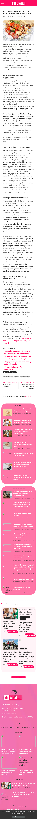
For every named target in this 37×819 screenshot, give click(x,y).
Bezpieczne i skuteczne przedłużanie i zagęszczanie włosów (22, 477)
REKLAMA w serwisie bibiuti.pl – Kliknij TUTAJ (17, 717)
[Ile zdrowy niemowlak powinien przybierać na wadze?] (27, 762)
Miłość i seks (17, 520)
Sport (7, 648)
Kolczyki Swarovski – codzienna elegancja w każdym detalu (26, 751)
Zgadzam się (18, 816)
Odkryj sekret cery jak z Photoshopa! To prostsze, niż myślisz (22, 444)
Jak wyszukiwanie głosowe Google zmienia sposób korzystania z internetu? (25, 627)
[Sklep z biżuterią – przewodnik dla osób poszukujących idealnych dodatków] (7, 466)
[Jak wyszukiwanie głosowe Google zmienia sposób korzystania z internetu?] (27, 614)
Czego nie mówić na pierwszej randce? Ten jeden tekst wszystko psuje (22, 431)
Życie (33, 457)
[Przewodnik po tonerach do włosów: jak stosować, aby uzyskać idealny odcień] (7, 505)
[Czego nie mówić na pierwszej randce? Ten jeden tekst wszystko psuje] (7, 433)
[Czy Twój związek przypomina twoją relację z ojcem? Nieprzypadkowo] (7, 494)
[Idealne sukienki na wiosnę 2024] (7, 580)
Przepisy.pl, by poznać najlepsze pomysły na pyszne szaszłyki (17, 341)
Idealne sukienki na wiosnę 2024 (23, 579)
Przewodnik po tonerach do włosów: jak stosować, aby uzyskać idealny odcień (22, 504)
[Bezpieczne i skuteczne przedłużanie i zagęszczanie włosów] (7, 478)
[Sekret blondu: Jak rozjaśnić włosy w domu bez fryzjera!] (7, 412)
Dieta (22, 16)
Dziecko (31, 424)
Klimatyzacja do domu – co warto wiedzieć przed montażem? (22, 536)
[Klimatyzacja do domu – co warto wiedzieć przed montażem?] (7, 537)
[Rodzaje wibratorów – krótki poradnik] (7, 516)
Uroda (16, 415)
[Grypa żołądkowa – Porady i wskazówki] (7, 589)
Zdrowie (32, 529)
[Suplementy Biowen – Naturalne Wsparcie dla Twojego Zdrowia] (7, 527)
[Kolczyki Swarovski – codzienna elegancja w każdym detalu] (27, 741)
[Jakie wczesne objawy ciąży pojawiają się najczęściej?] (7, 422)
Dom (33, 540)
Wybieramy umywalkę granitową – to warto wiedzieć (8, 772)
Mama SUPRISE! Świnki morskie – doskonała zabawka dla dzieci (8, 751)
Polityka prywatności (8, 714)
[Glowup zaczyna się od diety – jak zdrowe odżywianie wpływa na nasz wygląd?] (7, 548)
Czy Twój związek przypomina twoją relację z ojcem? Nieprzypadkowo (22, 493)
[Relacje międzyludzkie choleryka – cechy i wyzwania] (7, 455)
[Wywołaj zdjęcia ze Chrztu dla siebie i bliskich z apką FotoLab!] (10, 613)
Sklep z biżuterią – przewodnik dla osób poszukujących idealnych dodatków (23, 464)
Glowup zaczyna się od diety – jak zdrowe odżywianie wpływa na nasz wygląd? (23, 546)
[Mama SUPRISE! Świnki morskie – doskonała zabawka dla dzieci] (9, 741)
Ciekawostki (24, 617)
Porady (25, 16)
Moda (16, 471)
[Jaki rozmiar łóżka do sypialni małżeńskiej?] (7, 558)
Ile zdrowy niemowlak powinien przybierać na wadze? (26, 772)
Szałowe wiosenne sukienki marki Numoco (18, 727)
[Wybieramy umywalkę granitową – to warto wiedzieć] (9, 762)
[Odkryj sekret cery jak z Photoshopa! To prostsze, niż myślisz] (7, 445)
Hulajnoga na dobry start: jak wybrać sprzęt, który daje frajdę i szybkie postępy (10, 656)
